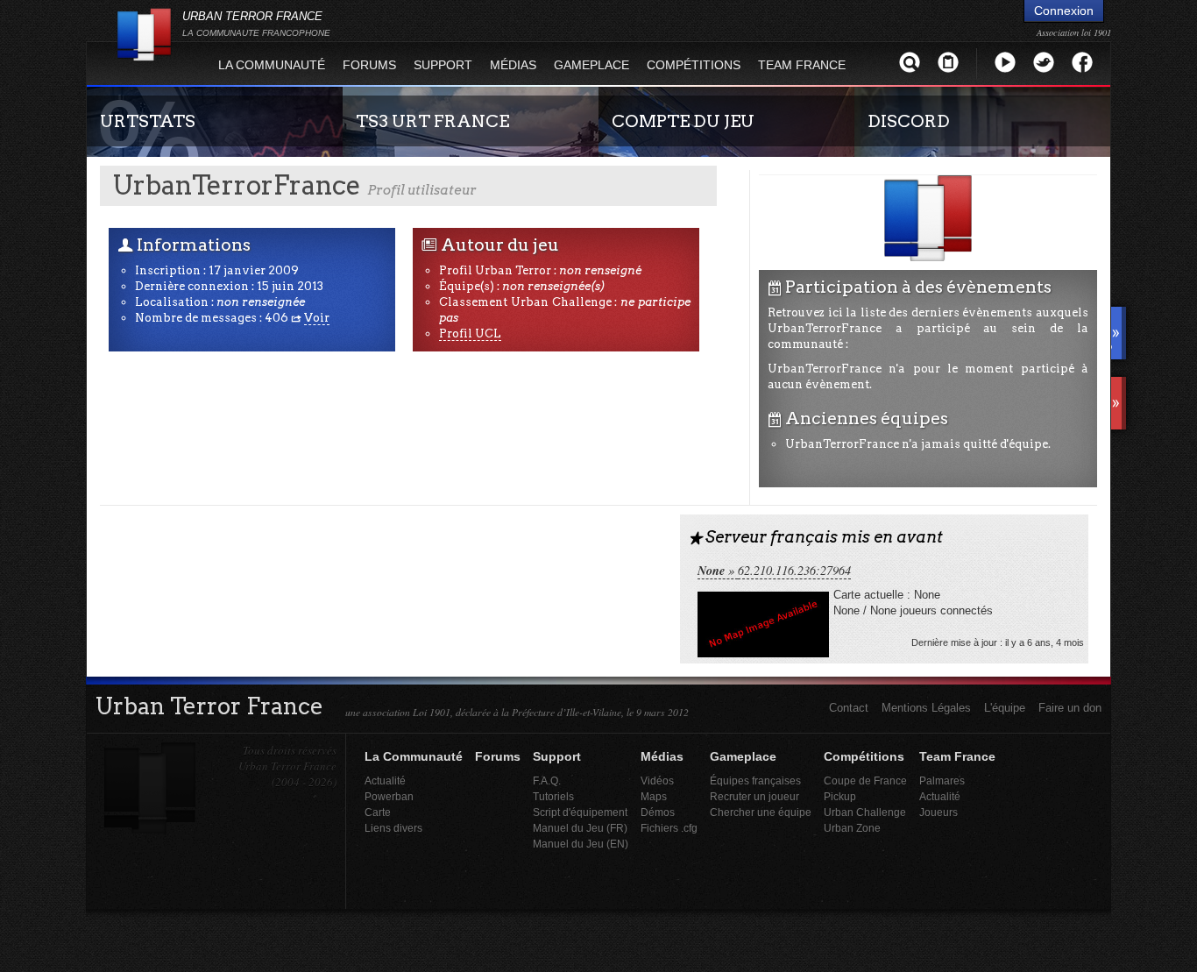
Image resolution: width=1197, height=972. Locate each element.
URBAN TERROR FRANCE (256, 24)
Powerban (389, 796)
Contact (848, 707)
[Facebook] (1082, 61)
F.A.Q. (547, 780)
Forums (369, 65)
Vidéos (657, 780)
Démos (658, 812)
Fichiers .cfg (669, 828)
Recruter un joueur (754, 796)
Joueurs (938, 812)
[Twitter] (1043, 61)
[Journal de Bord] (948, 61)
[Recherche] (909, 61)
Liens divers (393, 828)
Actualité (385, 780)
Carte (378, 812)
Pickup (840, 796)
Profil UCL (470, 333)
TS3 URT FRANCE (432, 120)
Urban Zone (852, 828)
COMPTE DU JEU (683, 120)
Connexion (1064, 11)
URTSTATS (147, 120)
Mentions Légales (926, 707)
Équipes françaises (755, 780)
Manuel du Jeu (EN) (580, 843)
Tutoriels (553, 796)
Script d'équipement (580, 812)
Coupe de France (865, 780)
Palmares (942, 780)
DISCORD (909, 120)
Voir (316, 317)
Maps (654, 796)
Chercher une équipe (760, 812)
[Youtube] (1005, 61)
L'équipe (1004, 707)
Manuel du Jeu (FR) (580, 828)
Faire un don (1069, 707)
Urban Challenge (865, 812)
